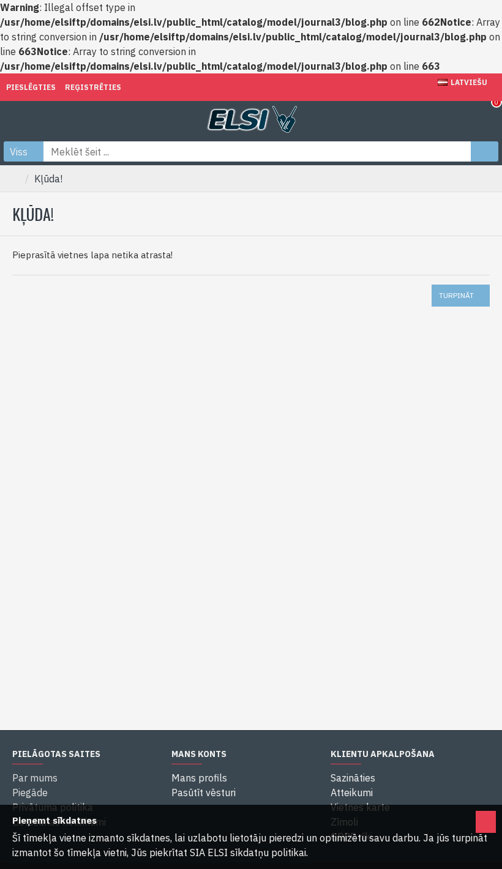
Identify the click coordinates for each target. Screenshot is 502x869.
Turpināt (456, 295)
